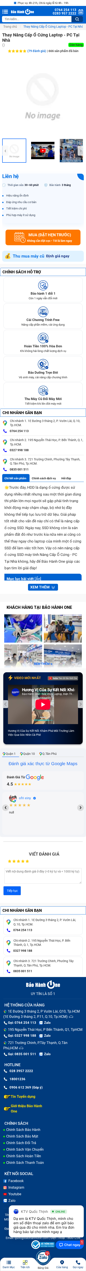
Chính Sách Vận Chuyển (25, 1149)
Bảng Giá (43, 1267)
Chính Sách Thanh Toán (25, 1163)
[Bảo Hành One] (23, 12)
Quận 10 (29, 753)
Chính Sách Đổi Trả (21, 1143)
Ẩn (38, 579)
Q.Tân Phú (49, 753)
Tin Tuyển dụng (23, 1096)
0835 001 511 (19, 469)
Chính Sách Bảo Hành (23, 1130)
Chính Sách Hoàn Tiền (23, 1156)
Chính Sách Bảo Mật (22, 1136)
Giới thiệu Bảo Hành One (26, 1108)
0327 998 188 (19, 450)
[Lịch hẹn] (81, 11)
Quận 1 (11, 753)
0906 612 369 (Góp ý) (26, 1087)
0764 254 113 (19, 431)
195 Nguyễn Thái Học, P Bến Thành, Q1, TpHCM (45, 1030)
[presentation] (5, 151)
